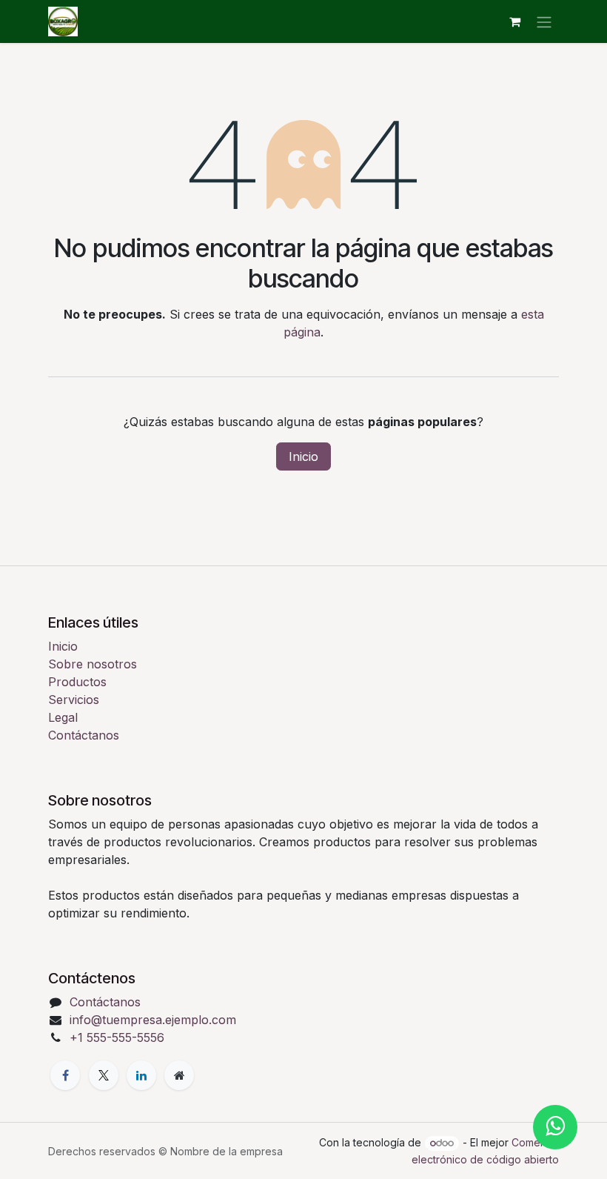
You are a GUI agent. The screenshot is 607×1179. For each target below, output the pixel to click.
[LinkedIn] (141, 1075)
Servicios (73, 699)
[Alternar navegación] (544, 21)
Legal (63, 717)
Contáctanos (83, 735)
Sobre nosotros (92, 664)
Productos (77, 681)
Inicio (303, 456)
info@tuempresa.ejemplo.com (153, 1019)
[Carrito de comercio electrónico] (514, 21)
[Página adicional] (179, 1075)
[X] (103, 1075)
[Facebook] (65, 1075)
